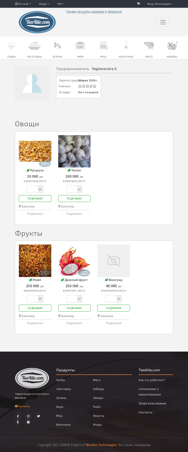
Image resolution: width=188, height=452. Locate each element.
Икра (59, 407)
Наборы (98, 389)
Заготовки (63, 389)
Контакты (24, 406)
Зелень (61, 398)
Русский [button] (23, 3)
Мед (59, 416)
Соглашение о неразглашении (150, 391)
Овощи (98, 398)
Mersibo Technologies (101, 445)
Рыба (96, 407)
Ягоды (97, 424)
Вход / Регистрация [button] (159, 3)
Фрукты (98, 416)
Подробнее (35, 198)
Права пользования (152, 403)
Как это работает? (152, 380)
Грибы (60, 380)
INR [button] (60, 3)
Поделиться (35, 213)
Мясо (96, 380)
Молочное (63, 424)
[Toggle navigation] (163, 22)
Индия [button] (43, 3)
